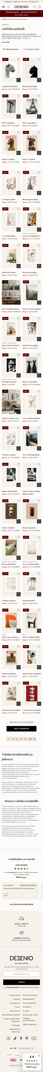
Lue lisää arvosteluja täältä (21, 904)
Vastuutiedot (15, 1003)
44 (30, 739)
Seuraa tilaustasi (29, 1003)
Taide (12, 19)
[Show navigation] (3, 7)
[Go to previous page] (9, 739)
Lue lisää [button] (5, 42)
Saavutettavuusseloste (11, 1015)
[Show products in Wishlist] (34, 7)
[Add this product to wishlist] (19, 59)
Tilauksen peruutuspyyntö (29, 1019)
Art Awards (16, 1025)
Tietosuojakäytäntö (13, 987)
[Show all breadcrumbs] (4, 19)
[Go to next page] (34, 739)
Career (17, 1007)
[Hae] (8, 7)
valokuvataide (21, 19)
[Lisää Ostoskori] (19, 80)
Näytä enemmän (21, 729)
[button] (32, 1062)
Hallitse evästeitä (29, 1024)
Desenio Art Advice (30, 995)
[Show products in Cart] (39, 7)
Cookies (26, 1011)
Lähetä (21, 982)
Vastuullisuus (15, 1011)
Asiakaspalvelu (29, 999)
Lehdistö (16, 999)
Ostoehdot (27, 1007)
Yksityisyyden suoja (30, 1015)
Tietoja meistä (14, 995)
